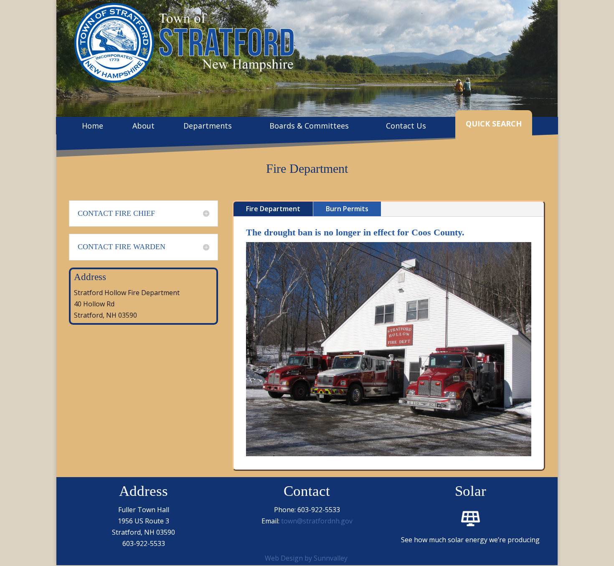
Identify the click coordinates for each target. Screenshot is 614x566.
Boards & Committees (309, 127)
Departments (207, 127)
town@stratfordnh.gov (317, 521)
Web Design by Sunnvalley (306, 558)
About (143, 127)
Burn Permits (347, 208)
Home (92, 127)
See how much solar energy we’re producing (470, 539)
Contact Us (406, 127)
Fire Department (273, 208)
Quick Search (494, 124)
